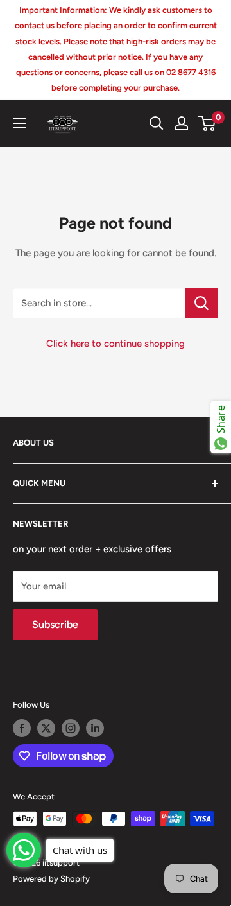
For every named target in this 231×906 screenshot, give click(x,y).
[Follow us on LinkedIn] (95, 728)
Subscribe (55, 624)
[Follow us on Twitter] (46, 728)
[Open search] (157, 123)
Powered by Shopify (51, 879)
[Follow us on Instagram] (71, 728)
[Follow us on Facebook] (22, 728)
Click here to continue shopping (115, 343)
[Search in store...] (201, 303)
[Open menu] (19, 123)
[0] (208, 123)
